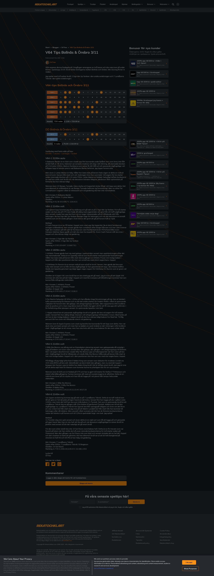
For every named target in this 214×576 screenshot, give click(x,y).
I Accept (189, 562)
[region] (107, 565)
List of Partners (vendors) (103, 568)
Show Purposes (190, 569)
